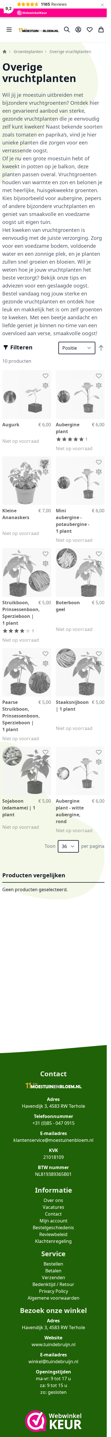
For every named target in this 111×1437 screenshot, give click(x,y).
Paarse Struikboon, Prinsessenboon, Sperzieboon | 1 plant (21, 716)
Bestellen (53, 1264)
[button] (18, 347)
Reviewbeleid (53, 1234)
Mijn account (53, 1221)
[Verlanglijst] (89, 29)
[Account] (78, 29)
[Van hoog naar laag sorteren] (101, 348)
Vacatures (53, 1207)
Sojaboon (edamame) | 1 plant (18, 808)
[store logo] (38, 29)
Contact (53, 1214)
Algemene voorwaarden (53, 1298)
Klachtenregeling (53, 1241)
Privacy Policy (53, 1291)
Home (4, 51)
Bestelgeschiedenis (53, 1227)
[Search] (66, 29)
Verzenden (53, 1277)
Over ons (53, 1200)
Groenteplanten (28, 51)
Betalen (53, 1271)
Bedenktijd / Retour (53, 1284)
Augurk (10, 424)
